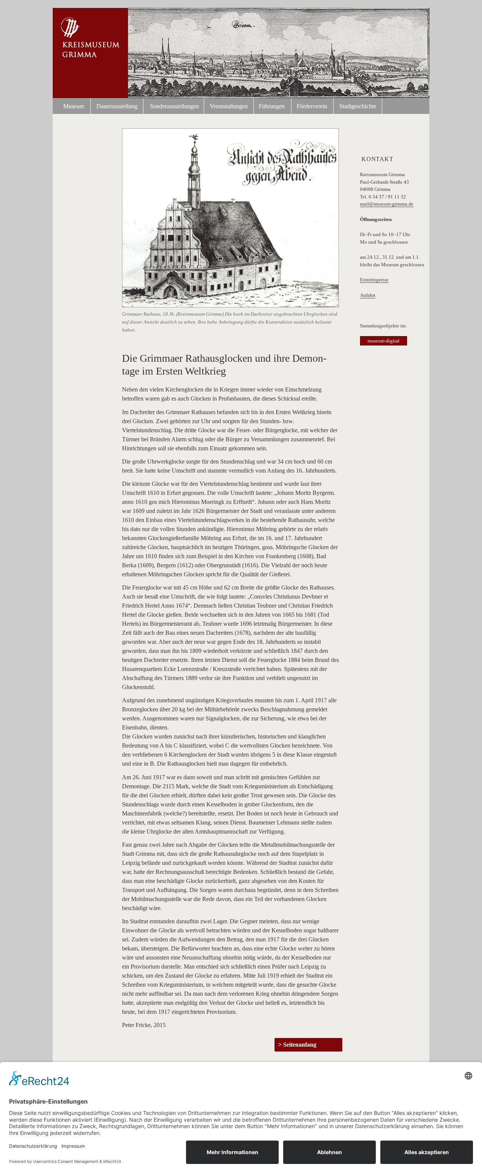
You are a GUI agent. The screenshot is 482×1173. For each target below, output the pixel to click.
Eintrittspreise (374, 280)
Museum (73, 106)
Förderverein (312, 106)
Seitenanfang (299, 1044)
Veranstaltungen (229, 106)
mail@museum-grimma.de (386, 204)
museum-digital (384, 341)
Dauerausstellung (116, 106)
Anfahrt (367, 295)
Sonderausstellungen (174, 106)
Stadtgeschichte (357, 106)
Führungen (272, 106)
